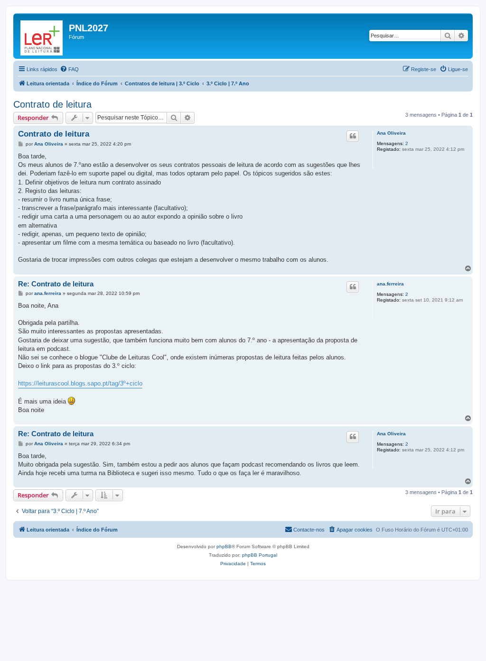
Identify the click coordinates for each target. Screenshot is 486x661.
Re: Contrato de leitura (55, 284)
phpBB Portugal (259, 555)
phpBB (224, 546)
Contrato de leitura (52, 104)
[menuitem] (69, 69)
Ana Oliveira (391, 133)
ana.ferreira (390, 283)
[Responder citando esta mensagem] (352, 136)
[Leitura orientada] (42, 36)
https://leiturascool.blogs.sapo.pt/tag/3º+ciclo (80, 383)
